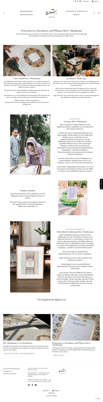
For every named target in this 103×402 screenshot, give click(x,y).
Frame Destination (64, 152)
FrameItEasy (66, 150)
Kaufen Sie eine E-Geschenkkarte (19, 353)
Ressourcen (26, 14)
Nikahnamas (26, 11)
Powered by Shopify (51, 395)
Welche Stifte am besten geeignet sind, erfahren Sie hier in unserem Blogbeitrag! (27, 103)
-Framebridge (65, 264)
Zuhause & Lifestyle (77, 11)
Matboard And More (80, 150)
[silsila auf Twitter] (36, 385)
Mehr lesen (59, 355)
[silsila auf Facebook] (32, 385)
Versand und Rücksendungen (11, 368)
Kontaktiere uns (7, 371)
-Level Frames (64, 272)
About (76, 14)
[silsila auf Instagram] (29, 385)
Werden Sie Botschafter (9, 373)
